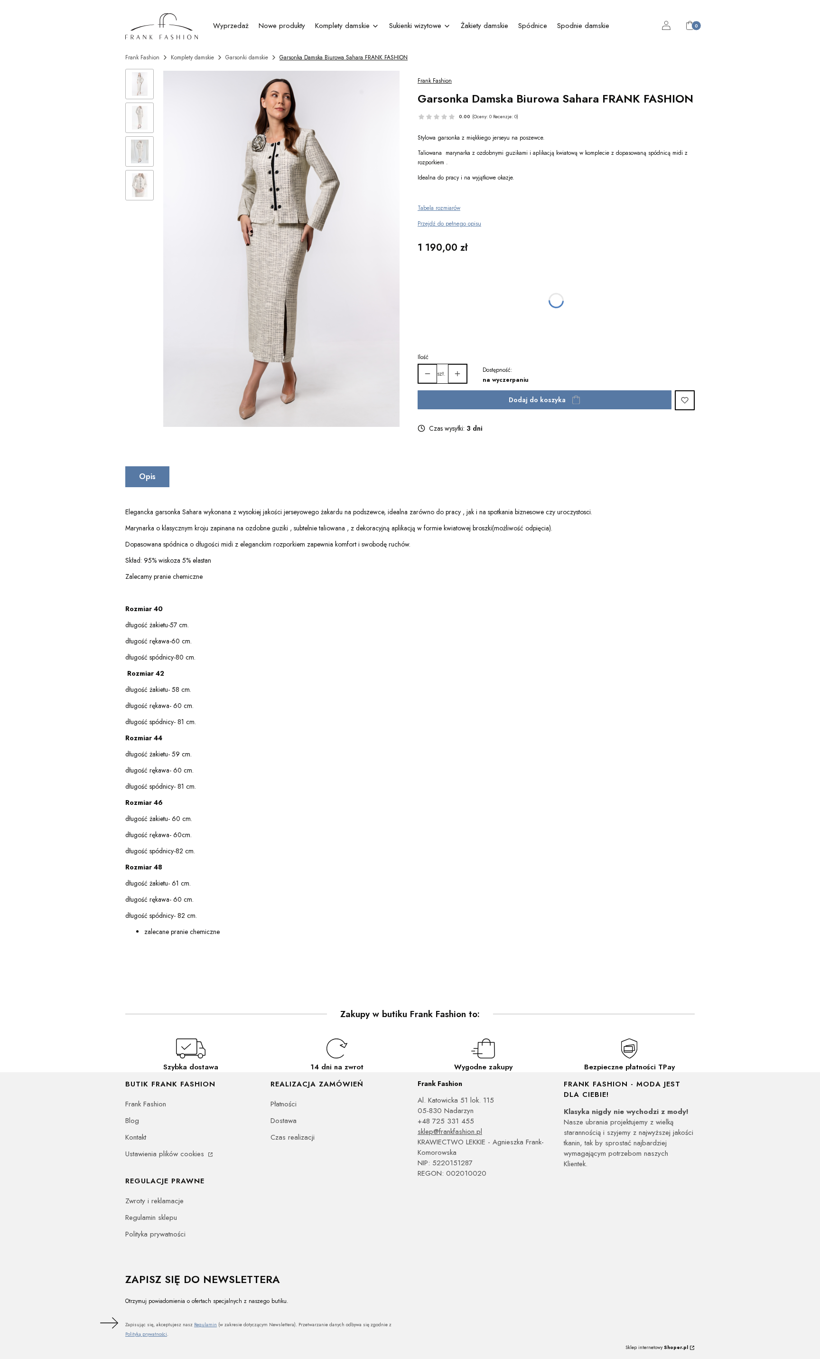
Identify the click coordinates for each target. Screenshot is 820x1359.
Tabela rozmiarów (439, 208)
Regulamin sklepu (151, 1217)
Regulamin (205, 1324)
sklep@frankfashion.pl (450, 1131)
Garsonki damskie (246, 57)
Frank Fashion (142, 57)
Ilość (423, 357)
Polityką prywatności (146, 1334)
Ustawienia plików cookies (165, 1154)
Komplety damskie (192, 57)
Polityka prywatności (155, 1234)
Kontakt (135, 1137)
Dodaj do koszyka (537, 400)
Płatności (283, 1104)
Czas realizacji (292, 1137)
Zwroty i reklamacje (154, 1201)
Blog (132, 1120)
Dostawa (283, 1120)
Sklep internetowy (656, 1347)
